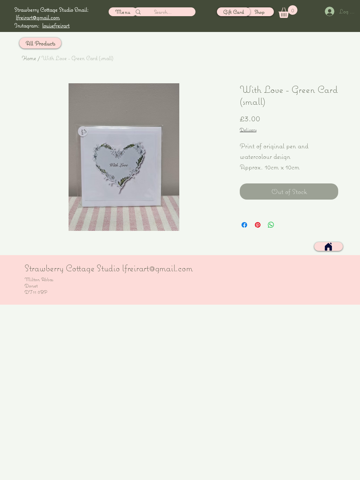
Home (29, 57)
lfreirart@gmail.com (38, 17)
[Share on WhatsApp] (271, 225)
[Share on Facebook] (244, 225)
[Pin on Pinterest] (257, 225)
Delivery (248, 130)
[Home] (328, 246)
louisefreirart (56, 25)
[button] (287, 11)
